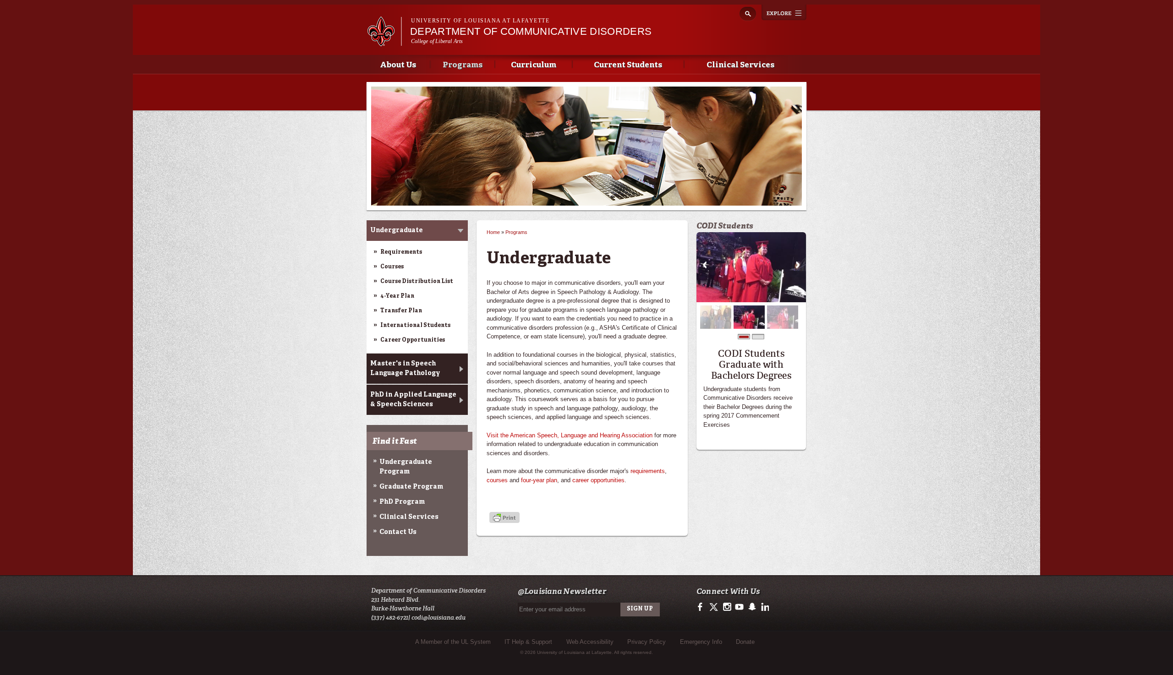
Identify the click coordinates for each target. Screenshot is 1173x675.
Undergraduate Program (405, 467)
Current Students (628, 65)
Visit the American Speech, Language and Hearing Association (569, 435)
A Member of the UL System (453, 641)
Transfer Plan (401, 311)
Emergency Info (701, 641)
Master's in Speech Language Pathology (405, 368)
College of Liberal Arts (437, 41)
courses (497, 480)
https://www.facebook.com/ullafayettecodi (702, 607)
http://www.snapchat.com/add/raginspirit (751, 607)
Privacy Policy (646, 641)
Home (493, 232)
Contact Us (398, 532)
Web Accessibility (590, 641)
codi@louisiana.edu (438, 617)
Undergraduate (396, 230)
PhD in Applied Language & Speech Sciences (413, 400)
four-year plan (539, 480)
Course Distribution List (416, 281)
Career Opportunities (412, 340)
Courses (392, 267)
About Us (398, 65)
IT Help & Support (528, 641)
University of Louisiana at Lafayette (480, 20)
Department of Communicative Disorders (531, 31)
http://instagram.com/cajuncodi (727, 607)
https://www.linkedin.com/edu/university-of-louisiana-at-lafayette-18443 (764, 607)
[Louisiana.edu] (384, 41)
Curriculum (533, 65)
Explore (784, 12)
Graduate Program (411, 487)
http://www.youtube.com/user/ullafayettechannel (739, 607)
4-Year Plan (397, 296)
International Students (415, 325)
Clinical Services (740, 65)
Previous (704, 265)
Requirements (401, 252)
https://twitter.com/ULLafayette (714, 607)
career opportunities (598, 480)
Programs (462, 65)
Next (797, 265)
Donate (745, 641)
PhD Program (402, 502)
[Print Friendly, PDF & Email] (504, 518)
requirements (647, 471)
